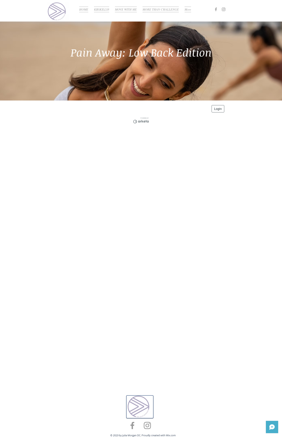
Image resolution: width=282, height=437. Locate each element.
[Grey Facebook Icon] (216, 9)
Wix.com (171, 435)
